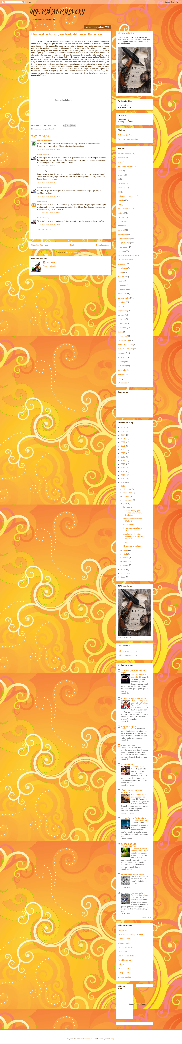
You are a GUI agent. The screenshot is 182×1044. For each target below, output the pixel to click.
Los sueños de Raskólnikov (133, 818)
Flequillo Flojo (124, 243)
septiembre (128, 500)
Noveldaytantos (124, 960)
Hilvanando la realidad (132, 546)
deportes (42, 129)
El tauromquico (124, 943)
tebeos (121, 362)
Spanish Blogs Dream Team (133, 698)
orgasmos (122, 285)
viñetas (121, 374)
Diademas (125, 729)
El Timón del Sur (126, 33)
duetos (121, 221)
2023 (123, 439)
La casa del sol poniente (132, 893)
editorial (121, 230)
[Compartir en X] (69, 125)
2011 (123, 482)
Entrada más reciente (40, 245)
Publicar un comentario (43, 229)
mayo (125, 550)
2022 (123, 442)
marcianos (122, 268)
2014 (123, 471)
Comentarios (126, 655)
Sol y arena (127, 507)
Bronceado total (129, 524)
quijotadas (122, 336)
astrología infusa (125, 166)
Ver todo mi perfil (49, 266)
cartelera (121, 183)
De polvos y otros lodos (128, 139)
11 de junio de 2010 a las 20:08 (48, 213)
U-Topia (121, 964)
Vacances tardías (138, 767)
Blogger (112, 1039)
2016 (123, 464)
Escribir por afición (126, 947)
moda (120, 272)
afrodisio (121, 158)
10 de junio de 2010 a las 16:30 (48, 166)
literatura (121, 264)
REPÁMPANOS (56, 12)
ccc (119, 192)
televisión (122, 366)
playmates (122, 311)
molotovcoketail (87, 1039)
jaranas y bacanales (126, 255)
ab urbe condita (124, 154)
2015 (123, 468)
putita (120, 332)
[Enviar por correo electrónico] (64, 125)
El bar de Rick (127, 764)
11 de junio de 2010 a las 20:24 (48, 224)
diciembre (127, 489)
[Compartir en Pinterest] (74, 125)
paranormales (124, 298)
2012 (123, 479)
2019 (123, 453)
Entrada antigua (102, 245)
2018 (123, 457)
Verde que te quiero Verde (132, 874)
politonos (122, 319)
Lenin (125, 542)
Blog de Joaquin (128, 727)
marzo (126, 558)
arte (119, 162)
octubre (126, 496)
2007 (123, 577)
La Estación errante (126, 260)
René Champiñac (125, 344)
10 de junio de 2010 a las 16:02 (48, 149)
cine (119, 204)
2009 (123, 569)
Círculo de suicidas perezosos (130, 934)
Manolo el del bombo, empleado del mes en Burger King (133, 536)
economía (122, 226)
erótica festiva (124, 238)
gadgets (121, 251)
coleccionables (124, 209)
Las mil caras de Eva (127, 956)
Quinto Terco (123, 340)
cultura (121, 213)
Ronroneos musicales (139, 820)
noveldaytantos (43, 140)
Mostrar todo (146, 917)
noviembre (128, 493)
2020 (123, 449)
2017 (123, 460)
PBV (120, 306)
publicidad (50, 129)
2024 (123, 435)
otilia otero (122, 289)
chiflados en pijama (126, 196)
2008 (123, 573)
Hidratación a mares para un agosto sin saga (138, 797)
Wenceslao (122, 383)
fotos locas (122, 247)
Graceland (122, 951)
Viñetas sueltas (124, 977)
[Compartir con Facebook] (71, 125)
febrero (126, 561)
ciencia (121, 200)
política (121, 315)
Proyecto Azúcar (128, 745)
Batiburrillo (122, 930)
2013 (123, 475)
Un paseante (123, 968)
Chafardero (41, 154)
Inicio (72, 245)
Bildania (121, 175)
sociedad (122, 353)
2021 (123, 446)
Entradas (125, 651)
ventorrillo (122, 370)
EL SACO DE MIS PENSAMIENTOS (128, 845)
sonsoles (121, 357)
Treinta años (126, 748)
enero (126, 565)
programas (122, 323)
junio (125, 504)
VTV (120, 378)
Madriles (40, 201)
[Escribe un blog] (66, 125)
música (121, 277)
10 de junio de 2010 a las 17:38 (48, 182)
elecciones (122, 234)
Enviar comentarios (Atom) (75, 252)
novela (121, 281)
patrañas (121, 302)
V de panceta (123, 973)
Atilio (120, 171)
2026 (123, 428)
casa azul (122, 187)
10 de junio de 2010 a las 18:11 (48, 196)
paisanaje (122, 294)
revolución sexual (125, 349)
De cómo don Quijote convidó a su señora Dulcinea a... (132, 512)
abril (125, 554)
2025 (123, 431)
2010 (123, 486)
